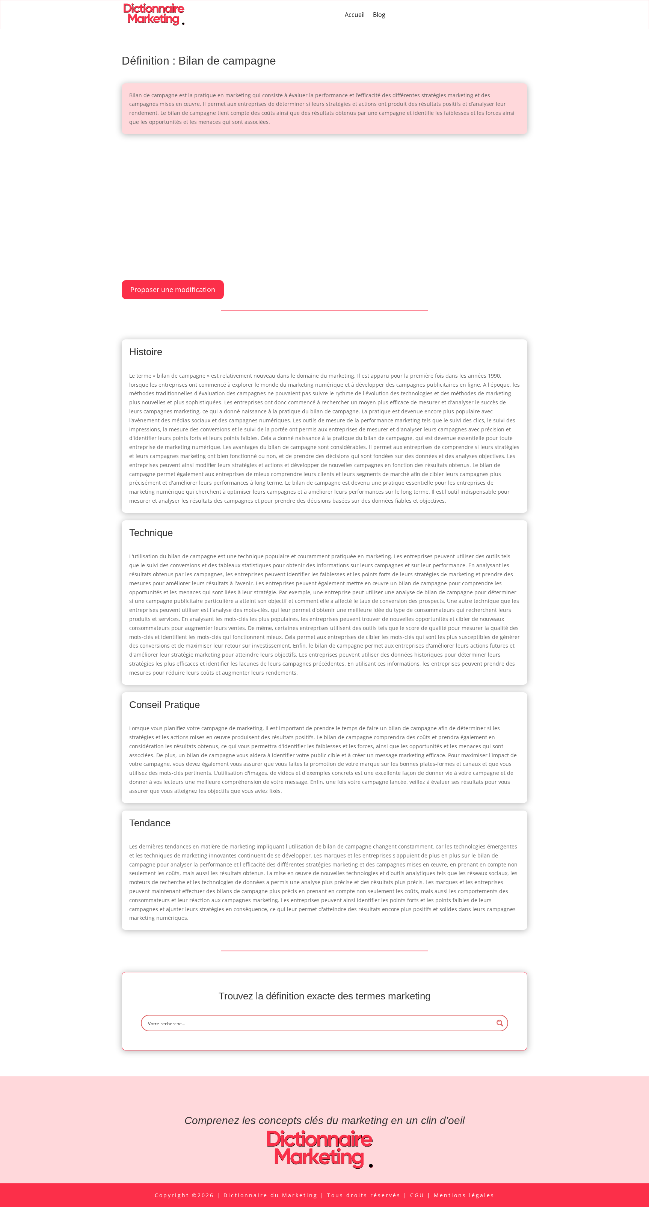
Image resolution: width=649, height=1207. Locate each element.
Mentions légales (464, 1195)
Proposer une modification (172, 289)
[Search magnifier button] (500, 1023)
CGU (418, 1195)
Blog (379, 15)
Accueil (355, 15)
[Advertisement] (324, 197)
